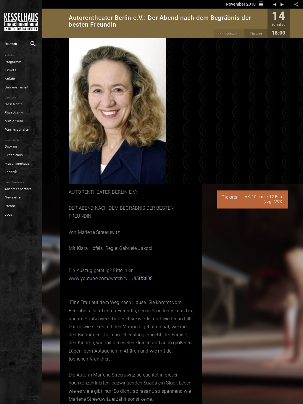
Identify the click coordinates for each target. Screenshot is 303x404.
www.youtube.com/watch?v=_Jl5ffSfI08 (111, 278)
